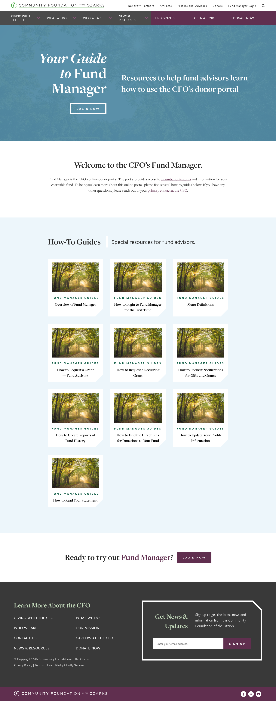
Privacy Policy (23, 665)
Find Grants (164, 18)
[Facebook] (243, 694)
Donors (218, 6)
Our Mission (88, 628)
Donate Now (243, 18)
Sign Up (237, 644)
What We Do (57, 18)
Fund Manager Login (242, 6)
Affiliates (166, 6)
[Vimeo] (258, 694)
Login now (88, 109)
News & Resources (127, 18)
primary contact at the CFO (167, 190)
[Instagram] (251, 694)
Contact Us (25, 638)
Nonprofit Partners (141, 6)
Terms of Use (43, 665)
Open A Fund (204, 18)
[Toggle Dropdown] (39, 18)
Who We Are (92, 18)
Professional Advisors (192, 6)
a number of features (176, 179)
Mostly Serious (74, 665)
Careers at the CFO (94, 638)
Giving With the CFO (20, 18)
